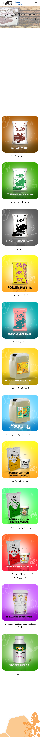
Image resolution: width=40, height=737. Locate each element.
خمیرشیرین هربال (20, 341)
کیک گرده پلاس (20, 295)
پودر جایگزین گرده (20, 481)
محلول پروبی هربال (20, 673)
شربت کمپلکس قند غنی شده (20, 434)
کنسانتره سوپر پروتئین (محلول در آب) (20, 626)
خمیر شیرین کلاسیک (20, 155)
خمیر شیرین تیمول (20, 248)
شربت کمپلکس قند (20, 388)
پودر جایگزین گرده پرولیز (20, 527)
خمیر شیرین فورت (20, 202)
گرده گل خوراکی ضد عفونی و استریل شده (20, 576)
